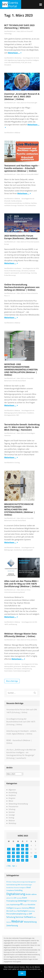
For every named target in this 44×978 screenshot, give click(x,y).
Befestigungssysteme (11, 413)
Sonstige (12, 815)
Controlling (18, 890)
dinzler (28, 894)
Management (26, 666)
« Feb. (8, 866)
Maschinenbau (16, 62)
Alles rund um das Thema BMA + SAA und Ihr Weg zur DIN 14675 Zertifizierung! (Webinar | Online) (22, 584)
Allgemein (12, 790)
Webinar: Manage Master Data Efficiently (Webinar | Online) (20, 635)
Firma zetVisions (32, 640)
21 (13, 856)
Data (36, 664)
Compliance (10, 890)
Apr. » (14, 866)
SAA (27, 914)
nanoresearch (14, 273)
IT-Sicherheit (33, 901)
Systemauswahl (28, 550)
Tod (26, 205)
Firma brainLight (32, 103)
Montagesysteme (9, 415)
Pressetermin (13, 806)
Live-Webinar (26, 203)
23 (23, 856)
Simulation (7, 65)
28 (13, 860)
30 (23, 860)
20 (9, 856)
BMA (19, 885)
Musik (15, 911)
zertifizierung (13, 624)
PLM (22, 62)
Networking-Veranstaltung (18, 804)
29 (18, 860)
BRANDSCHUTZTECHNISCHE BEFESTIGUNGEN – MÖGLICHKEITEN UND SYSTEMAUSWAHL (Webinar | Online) (19, 509)
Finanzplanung (11, 901)
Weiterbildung (30, 921)
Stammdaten (8, 671)
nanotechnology (25, 273)
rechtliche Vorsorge (10, 205)
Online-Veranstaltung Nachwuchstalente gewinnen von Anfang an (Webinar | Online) (22, 287)
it (28, 900)
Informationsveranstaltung (12, 203)
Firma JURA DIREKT (33, 174)
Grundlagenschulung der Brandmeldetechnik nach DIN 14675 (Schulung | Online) (20, 722)
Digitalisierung (12, 60)
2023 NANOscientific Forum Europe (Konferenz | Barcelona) (20, 237)
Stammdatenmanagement (21, 671)
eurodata (19, 898)
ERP (15, 898)
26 (35, 856)
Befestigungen (8, 550)
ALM (37, 58)
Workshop (18, 58)
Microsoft (9, 911)
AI (7, 882)
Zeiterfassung (12, 925)
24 (27, 856)
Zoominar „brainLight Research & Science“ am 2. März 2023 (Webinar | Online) (22, 96)
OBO (17, 415)
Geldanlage (22, 900)
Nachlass (34, 203)
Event (24, 898)
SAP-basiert (17, 669)
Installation (30, 413)
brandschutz (18, 550)
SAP (30, 913)
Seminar (12, 812)
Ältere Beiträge (12, 681)
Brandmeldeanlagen (26, 884)
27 (9, 860)
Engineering (21, 60)
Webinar (17, 133)
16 (23, 853)
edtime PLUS (9, 898)
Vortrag (17, 463)
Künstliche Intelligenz (32, 60)
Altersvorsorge (21, 882)
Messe (11, 801)
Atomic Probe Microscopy (12, 271)
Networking (31, 911)
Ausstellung (13, 792)
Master (33, 666)
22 (18, 856)
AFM (37, 268)
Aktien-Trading (12, 882)
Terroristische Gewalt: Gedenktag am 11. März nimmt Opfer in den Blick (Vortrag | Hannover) (22, 427)
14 (13, 853)
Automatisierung (11, 885)
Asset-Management (30, 882)
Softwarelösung (27, 669)
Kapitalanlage (15, 905)
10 (27, 849)
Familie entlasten (16, 201)
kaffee (8, 904)
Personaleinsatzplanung (16, 914)
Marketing (25, 908)
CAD (5, 60)
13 (9, 853)
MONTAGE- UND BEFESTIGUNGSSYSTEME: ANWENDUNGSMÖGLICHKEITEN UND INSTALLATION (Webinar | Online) (21, 369)
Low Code (7, 62)
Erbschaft (7, 201)
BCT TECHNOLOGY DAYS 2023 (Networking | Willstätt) (19, 26)
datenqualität (8, 666)
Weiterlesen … (14, 53)
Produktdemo (8, 669)
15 (18, 853)
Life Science (25, 271)
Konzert (25, 904)
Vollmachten (32, 205)
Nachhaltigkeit (22, 911)
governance (17, 666)
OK (22, 973)
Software (28, 916)
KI (21, 904)
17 (27, 853)
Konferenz (18, 268)
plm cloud (28, 62)
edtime (34, 894)
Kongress (12, 798)
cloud (28, 887)
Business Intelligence (20, 887)
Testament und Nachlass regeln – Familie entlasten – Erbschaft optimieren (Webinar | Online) (21, 168)
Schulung (12, 809)
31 (27, 860)
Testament (20, 205)
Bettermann (22, 413)
